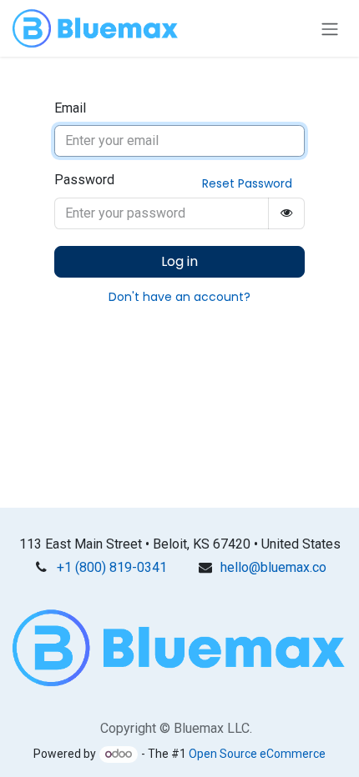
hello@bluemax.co (273, 567)
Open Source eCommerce (257, 753)
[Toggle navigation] (329, 28)
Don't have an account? (179, 296)
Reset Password (247, 183)
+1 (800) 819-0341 (112, 567)
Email (70, 108)
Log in (179, 261)
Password (84, 180)
